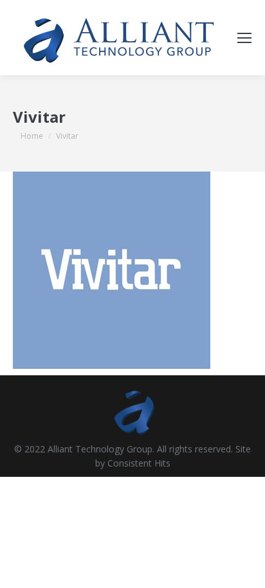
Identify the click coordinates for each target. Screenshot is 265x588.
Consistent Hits (138, 463)
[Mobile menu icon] (244, 38)
